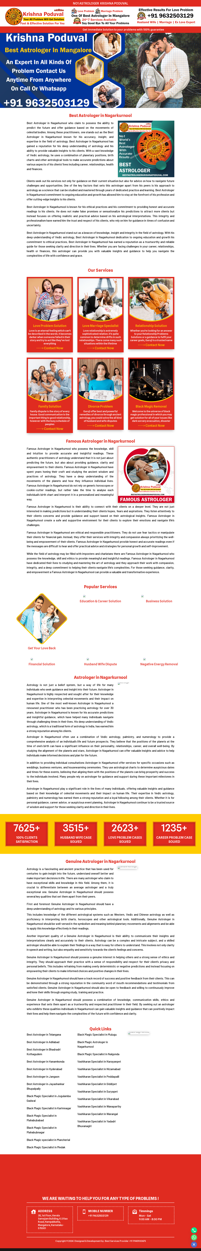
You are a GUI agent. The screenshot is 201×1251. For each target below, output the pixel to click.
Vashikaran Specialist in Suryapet (97, 1091)
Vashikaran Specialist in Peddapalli (98, 1076)
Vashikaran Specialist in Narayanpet (99, 1061)
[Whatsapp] (194, 1237)
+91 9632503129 (98, 1215)
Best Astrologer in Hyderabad (44, 1069)
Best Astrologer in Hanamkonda (45, 1061)
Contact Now (53, 348)
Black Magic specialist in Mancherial (48, 1139)
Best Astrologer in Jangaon (43, 1076)
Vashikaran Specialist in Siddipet (97, 1084)
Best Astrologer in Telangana (44, 1034)
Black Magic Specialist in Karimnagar (49, 1108)
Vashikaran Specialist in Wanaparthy (99, 1106)
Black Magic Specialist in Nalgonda (98, 1054)
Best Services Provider (117, 1241)
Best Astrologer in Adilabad (43, 1042)
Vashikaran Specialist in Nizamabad (98, 1069)
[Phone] (194, 1230)
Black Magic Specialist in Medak (46, 1147)
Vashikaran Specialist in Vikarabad (98, 1098)
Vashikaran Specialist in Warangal (97, 1114)
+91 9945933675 (137, 1241)
